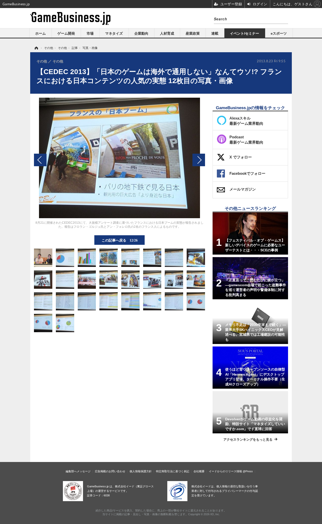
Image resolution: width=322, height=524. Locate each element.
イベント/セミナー (244, 33)
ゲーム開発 (66, 33)
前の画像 (40, 160)
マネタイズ (114, 33)
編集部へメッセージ (78, 471)
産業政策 (193, 33)
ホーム (40, 33)
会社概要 (199, 471)
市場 (90, 33)
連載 (214, 33)
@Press (248, 471)
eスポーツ (279, 33)
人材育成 (167, 33)
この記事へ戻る (120, 240)
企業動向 (141, 33)
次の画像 (198, 160)
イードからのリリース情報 (225, 471)
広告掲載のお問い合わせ (110, 471)
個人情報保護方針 (141, 471)
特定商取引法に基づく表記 (172, 471)
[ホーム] (36, 48)
